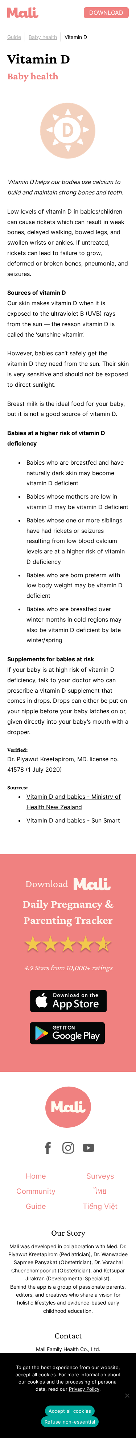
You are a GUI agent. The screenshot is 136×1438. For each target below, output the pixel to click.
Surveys (100, 1176)
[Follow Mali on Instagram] (68, 1152)
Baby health (43, 37)
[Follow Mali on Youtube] (88, 1152)
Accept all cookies (70, 1411)
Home (36, 1176)
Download (106, 12)
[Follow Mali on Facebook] (48, 1152)
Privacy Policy (84, 1389)
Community (35, 1191)
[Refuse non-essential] (127, 1395)
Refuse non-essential (70, 1422)
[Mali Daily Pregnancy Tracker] (45, 12)
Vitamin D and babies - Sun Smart (73, 820)
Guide (14, 37)
